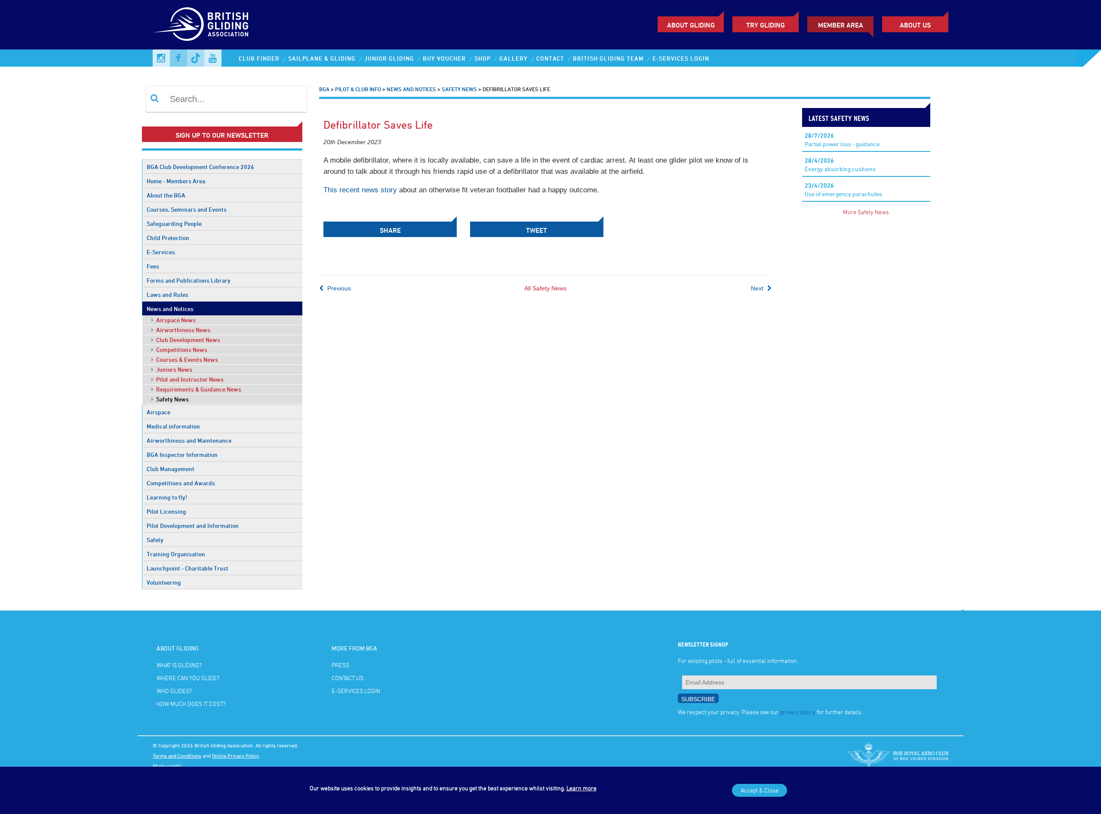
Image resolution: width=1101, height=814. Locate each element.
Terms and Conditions (177, 755)
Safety (155, 539)
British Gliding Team (608, 58)
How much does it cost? (191, 703)
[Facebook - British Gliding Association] (178, 58)
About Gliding (691, 25)
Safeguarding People (174, 223)
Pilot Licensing (166, 511)
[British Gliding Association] (200, 24)
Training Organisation (176, 554)
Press (340, 665)
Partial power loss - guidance (842, 140)
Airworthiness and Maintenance (189, 440)
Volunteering (164, 582)
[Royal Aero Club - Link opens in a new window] (898, 755)
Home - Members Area (176, 181)
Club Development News (187, 339)
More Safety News (866, 212)
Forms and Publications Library (189, 280)
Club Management (170, 468)
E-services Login (680, 58)
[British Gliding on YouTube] (212, 58)
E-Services (161, 252)
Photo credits (167, 766)
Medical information (173, 426)
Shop (482, 58)
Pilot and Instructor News (189, 379)
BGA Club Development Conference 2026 (200, 166)
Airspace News (175, 320)
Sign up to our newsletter (221, 135)
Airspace (158, 412)
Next (758, 288)
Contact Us (347, 677)
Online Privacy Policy (235, 755)
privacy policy (797, 711)
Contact (550, 58)
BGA (324, 89)
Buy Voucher (444, 58)
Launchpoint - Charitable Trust (187, 568)
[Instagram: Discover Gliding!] (161, 58)
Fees (153, 266)
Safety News (172, 399)
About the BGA (166, 195)
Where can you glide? (188, 677)
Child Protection (168, 237)
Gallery (513, 58)
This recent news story (360, 190)
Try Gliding (765, 25)
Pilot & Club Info (358, 89)
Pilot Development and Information (193, 525)
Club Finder (259, 58)
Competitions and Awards (181, 483)
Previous (338, 288)
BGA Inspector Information (182, 454)
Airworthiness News (182, 329)
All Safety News (545, 288)
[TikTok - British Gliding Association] (195, 58)
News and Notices (170, 308)
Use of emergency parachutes (843, 189)
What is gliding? (179, 665)
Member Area (840, 25)
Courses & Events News (186, 359)
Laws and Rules (167, 294)
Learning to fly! (167, 497)
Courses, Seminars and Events (187, 209)
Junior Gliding (389, 58)
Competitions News (181, 349)
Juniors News (173, 369)
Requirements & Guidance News (198, 389)
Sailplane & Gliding (322, 58)
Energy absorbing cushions (840, 165)
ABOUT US (915, 25)
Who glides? (174, 690)
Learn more (581, 788)
